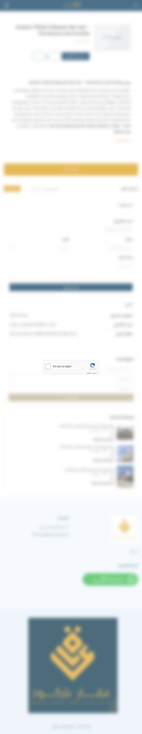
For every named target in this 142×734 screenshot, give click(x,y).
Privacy (89, 373)
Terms (94, 373)
